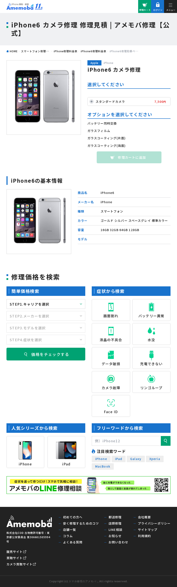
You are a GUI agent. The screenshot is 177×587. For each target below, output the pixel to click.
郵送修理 (115, 517)
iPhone (101, 459)
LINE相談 (115, 529)
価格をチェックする (50, 354)
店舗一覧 (69, 529)
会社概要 (144, 517)
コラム (68, 536)
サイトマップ (148, 529)
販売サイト (14, 551)
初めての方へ (73, 517)
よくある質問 (73, 542)
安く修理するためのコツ (81, 523)
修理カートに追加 (132, 157)
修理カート (145, 9)
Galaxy (135, 459)
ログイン (158, 9)
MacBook (102, 466)
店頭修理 (115, 523)
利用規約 (144, 536)
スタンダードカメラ (131, 101)
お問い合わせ (118, 542)
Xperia (154, 459)
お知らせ (115, 536)
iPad (118, 459)
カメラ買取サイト (19, 564)
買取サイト (14, 558)
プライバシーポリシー (154, 523)
